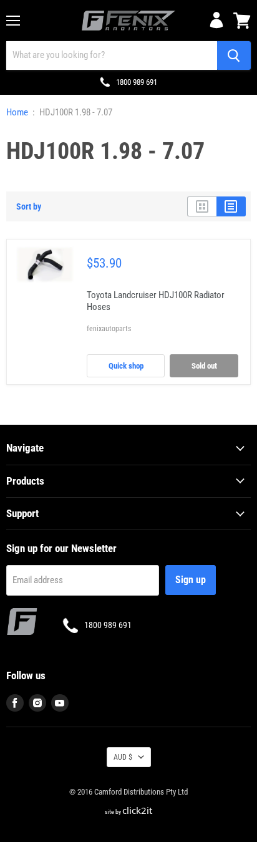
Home (17, 112)
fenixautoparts (109, 328)
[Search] (234, 55)
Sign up (190, 580)
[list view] (231, 206)
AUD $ (123, 757)
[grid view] (201, 206)
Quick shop (126, 365)
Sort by (28, 206)
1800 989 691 (136, 82)
